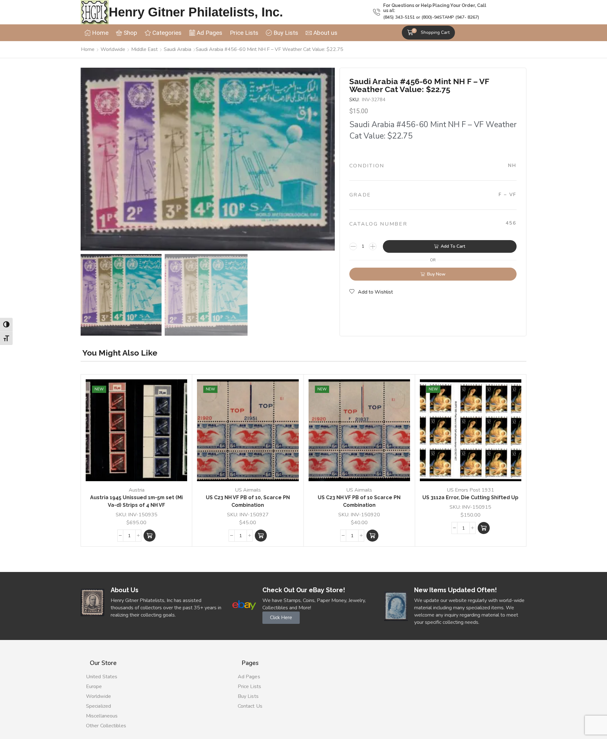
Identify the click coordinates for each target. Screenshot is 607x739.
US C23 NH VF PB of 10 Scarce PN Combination (359, 501)
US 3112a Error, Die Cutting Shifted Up (470, 497)
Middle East (144, 49)
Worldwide (113, 49)
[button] (428, 33)
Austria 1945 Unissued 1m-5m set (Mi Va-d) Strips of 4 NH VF (136, 501)
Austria (136, 490)
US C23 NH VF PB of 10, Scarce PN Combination (248, 501)
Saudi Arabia (177, 49)
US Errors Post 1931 (470, 490)
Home (88, 49)
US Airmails (248, 490)
